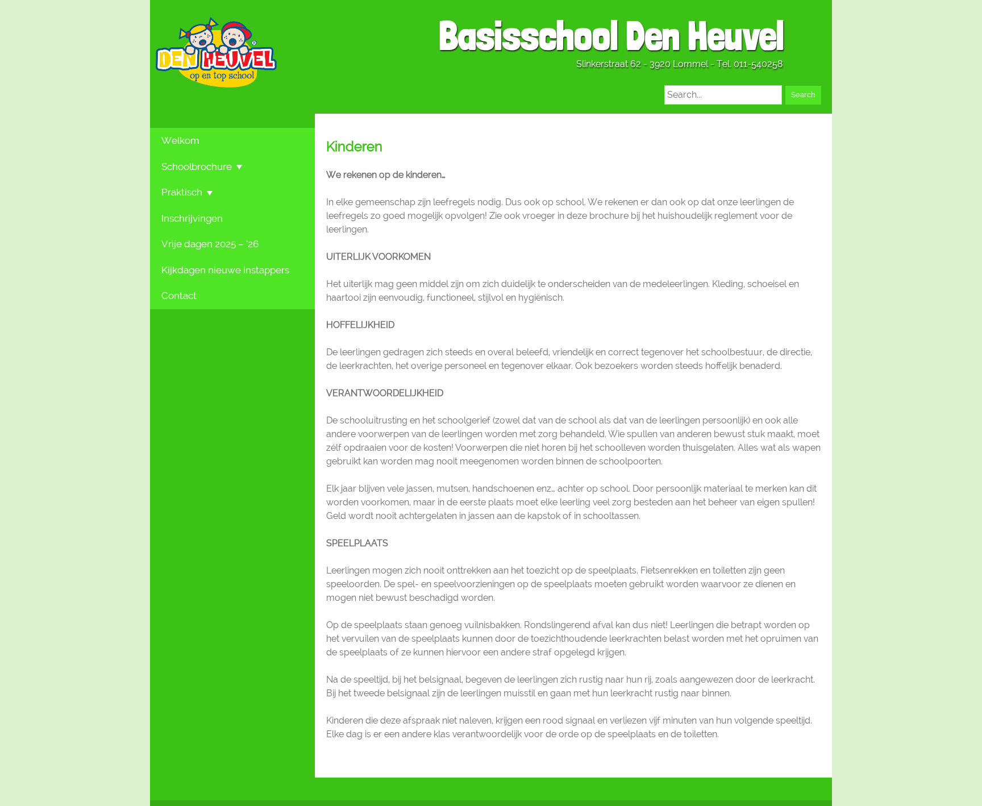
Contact (179, 295)
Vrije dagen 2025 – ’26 (210, 244)
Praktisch (181, 192)
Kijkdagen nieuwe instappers (225, 270)
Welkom (180, 140)
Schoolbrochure (196, 166)
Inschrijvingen (192, 218)
